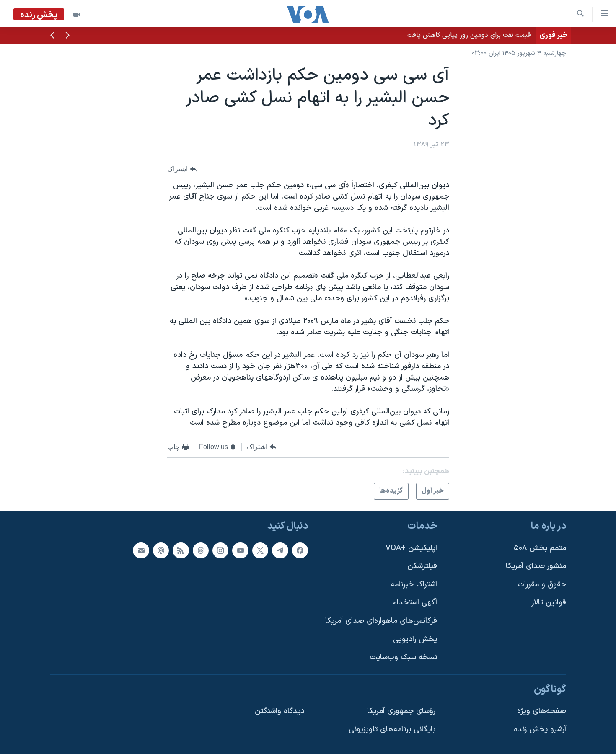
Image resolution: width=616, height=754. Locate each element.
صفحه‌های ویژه (541, 711)
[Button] (182, 169)
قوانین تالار (548, 602)
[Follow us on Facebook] (300, 550)
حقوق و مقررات (542, 584)
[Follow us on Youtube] (240, 550)
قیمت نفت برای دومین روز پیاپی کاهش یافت (469, 35)
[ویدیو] (76, 14)
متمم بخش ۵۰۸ (540, 547)
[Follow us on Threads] (201, 550)
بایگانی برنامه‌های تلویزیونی (392, 729)
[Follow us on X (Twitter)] (260, 550)
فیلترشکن (422, 566)
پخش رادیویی (415, 639)
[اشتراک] (141, 550)
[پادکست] (161, 550)
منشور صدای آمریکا (536, 566)
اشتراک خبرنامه (414, 584)
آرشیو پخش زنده (540, 729)
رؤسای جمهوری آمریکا (401, 711)
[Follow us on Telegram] (280, 550)
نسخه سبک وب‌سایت (403, 657)
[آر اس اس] (181, 550)
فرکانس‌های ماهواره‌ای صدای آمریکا (381, 621)
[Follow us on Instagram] (220, 550)
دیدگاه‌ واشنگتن (279, 711)
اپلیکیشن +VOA (411, 547)
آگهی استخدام (414, 602)
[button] (67, 36)
